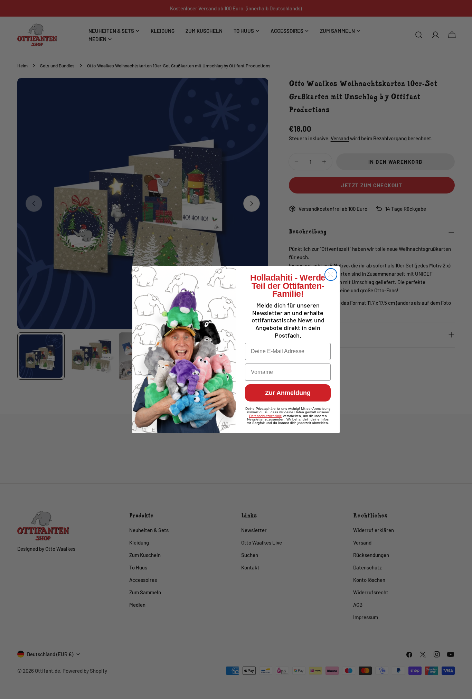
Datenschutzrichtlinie (265, 416)
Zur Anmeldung (288, 392)
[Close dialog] (331, 274)
